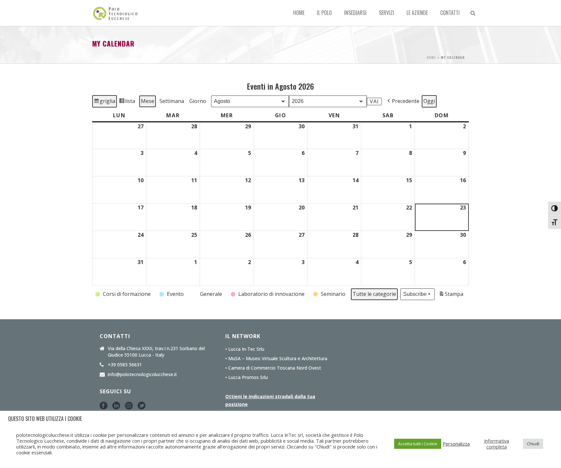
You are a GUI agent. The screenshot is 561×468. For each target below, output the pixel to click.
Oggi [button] (429, 101)
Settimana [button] (171, 101)
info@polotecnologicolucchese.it (142, 374)
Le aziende (417, 13)
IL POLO (324, 13)
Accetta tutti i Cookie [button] (417, 444)
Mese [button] (147, 101)
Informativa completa (496, 443)
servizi (386, 13)
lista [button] (128, 102)
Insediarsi (355, 13)
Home (299, 13)
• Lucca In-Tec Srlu (244, 349)
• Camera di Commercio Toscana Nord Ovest (273, 368)
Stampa (451, 295)
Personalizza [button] (456, 444)
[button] (123, 294)
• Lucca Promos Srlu (246, 377)
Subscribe (415, 294)
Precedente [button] (405, 101)
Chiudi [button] (533, 444)
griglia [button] (105, 102)
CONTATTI (450, 13)
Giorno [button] (197, 101)
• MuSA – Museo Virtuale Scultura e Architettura (276, 358)
